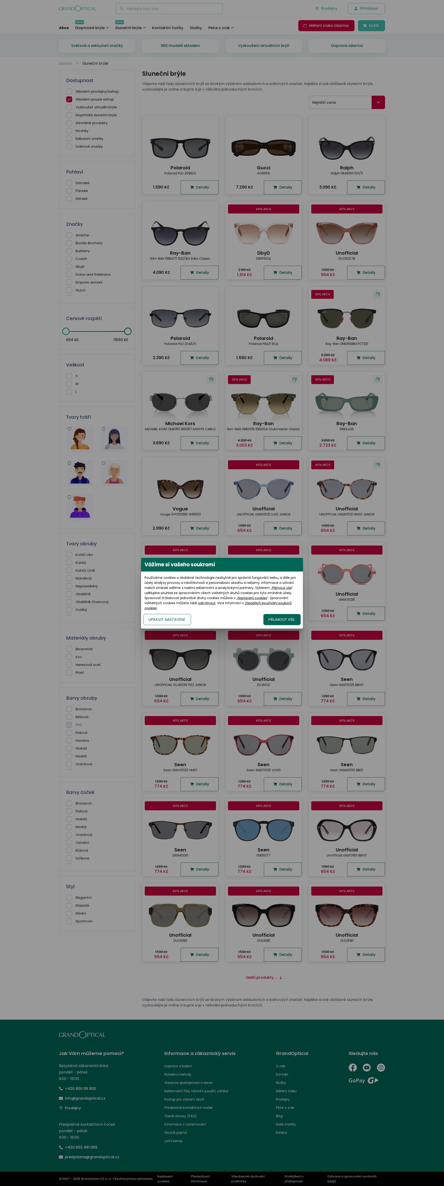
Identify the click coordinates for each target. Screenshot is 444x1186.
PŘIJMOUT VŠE (281, 619)
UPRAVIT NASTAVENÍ (166, 619)
